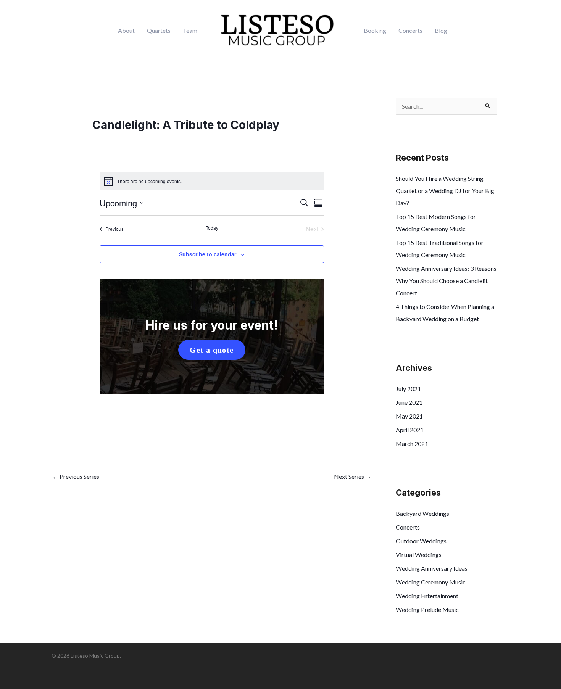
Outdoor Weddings (421, 540)
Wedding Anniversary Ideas (432, 568)
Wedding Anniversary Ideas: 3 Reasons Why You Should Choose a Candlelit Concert (446, 280)
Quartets (159, 30)
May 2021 (409, 416)
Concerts (410, 30)
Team (190, 30)
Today (212, 228)
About (126, 30)
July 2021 (408, 388)
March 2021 (412, 443)
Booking (375, 30)
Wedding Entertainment (427, 595)
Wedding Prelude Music (427, 609)
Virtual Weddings (419, 554)
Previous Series (75, 476)
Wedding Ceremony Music (431, 582)
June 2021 (409, 402)
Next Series (352, 476)
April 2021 (410, 429)
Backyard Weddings (422, 513)
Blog (441, 30)
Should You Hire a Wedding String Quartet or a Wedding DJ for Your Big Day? (445, 190)
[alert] (212, 181)
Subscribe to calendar (207, 254)
